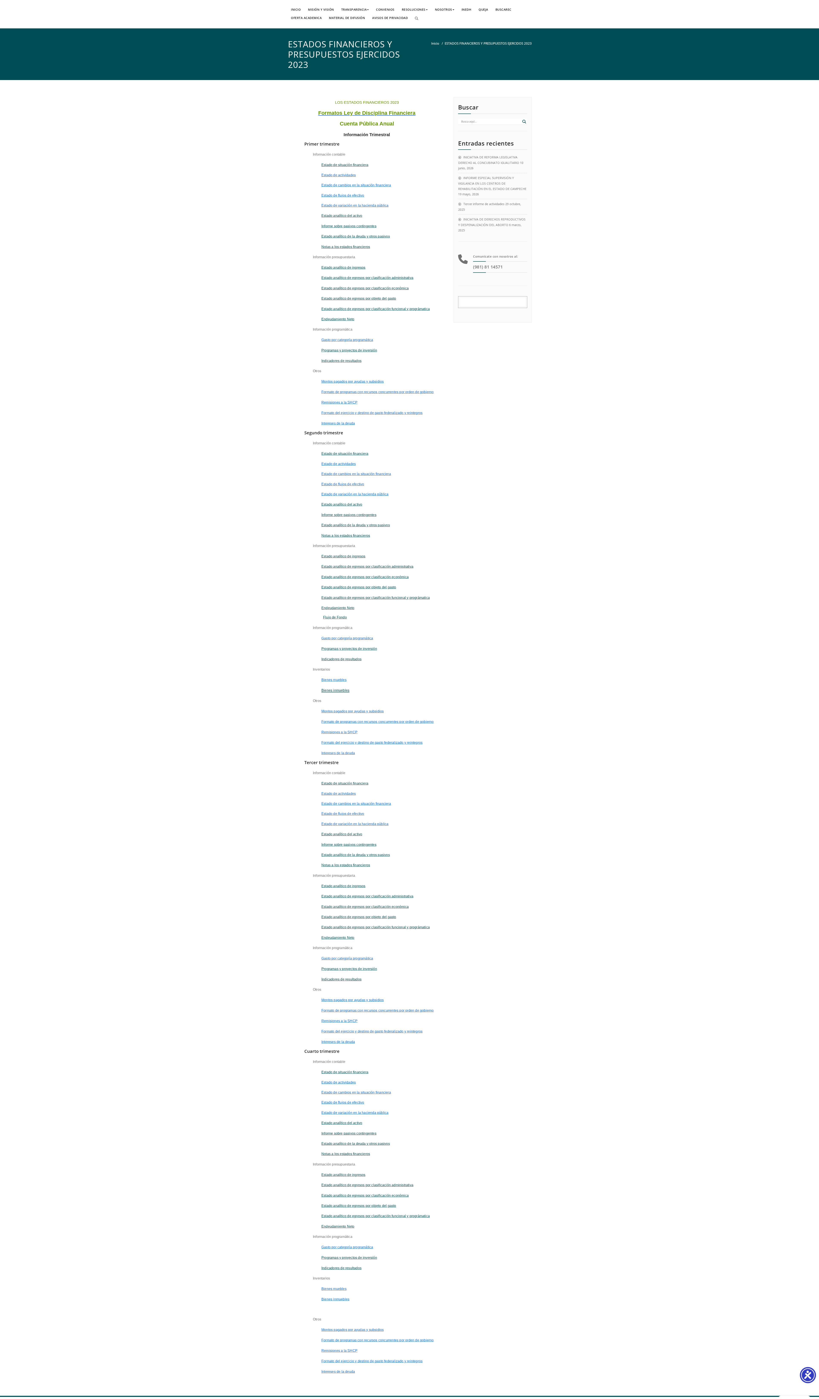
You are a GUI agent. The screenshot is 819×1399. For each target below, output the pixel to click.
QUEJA (483, 9)
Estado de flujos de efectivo (342, 195)
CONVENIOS (385, 9)
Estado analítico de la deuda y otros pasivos (355, 236)
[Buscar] (416, 18)
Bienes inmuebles (335, 1299)
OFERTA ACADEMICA (306, 18)
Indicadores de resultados (341, 361)
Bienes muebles (334, 680)
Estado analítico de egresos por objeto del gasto (358, 298)
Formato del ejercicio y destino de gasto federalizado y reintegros (372, 413)
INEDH (467, 9)
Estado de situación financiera (344, 165)
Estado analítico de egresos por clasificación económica (365, 288)
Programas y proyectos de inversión (349, 350)
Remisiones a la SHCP (339, 402)
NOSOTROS (443, 9)
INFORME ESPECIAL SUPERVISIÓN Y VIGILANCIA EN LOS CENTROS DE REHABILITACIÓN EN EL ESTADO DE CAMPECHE (492, 183)
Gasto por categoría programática (347, 340)
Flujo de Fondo (335, 617)
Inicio (435, 43)
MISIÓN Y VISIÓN (321, 9)
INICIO (296, 9)
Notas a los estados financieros (345, 247)
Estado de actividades (338, 175)
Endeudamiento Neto (337, 319)
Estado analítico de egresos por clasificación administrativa (367, 278)
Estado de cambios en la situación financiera (356, 185)
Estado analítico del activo (341, 215)
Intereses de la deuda (338, 423)
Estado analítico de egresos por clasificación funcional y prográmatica (375, 309)
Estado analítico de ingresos (343, 267)
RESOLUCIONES (413, 9)
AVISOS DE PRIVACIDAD (390, 18)
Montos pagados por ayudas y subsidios (352, 381)
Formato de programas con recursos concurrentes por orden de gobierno (377, 392)
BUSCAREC (503, 9)
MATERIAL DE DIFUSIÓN (347, 18)
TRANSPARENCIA (354, 9)
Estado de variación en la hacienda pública (354, 205)
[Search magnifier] (524, 122)
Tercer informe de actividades (483, 204)
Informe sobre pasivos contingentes (348, 226)
